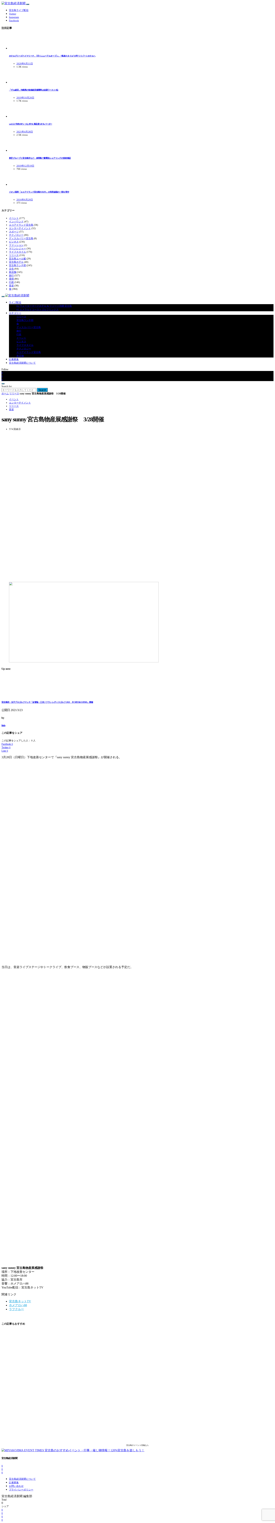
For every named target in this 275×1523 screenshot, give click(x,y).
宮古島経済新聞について (22, 362)
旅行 (11, 275)
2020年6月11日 (24, 63)
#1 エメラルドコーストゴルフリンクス (37, 309)
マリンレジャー (17, 248)
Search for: (6, 386)
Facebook (14, 20)
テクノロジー (16, 235)
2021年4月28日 (24, 131)
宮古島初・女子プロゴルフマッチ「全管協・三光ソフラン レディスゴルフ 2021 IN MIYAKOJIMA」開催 (47, 702)
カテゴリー (15, 313)
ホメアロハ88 (18, 1305)
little (3, 725)
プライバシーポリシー (21, 1489)
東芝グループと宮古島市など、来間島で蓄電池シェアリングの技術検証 (40, 158)
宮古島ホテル (16, 262)
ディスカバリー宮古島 (21, 238)
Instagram (14, 17)
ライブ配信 (15, 302)
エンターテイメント (20, 228)
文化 (11, 268)
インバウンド (16, 221)
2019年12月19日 (25, 165)
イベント (14, 218)
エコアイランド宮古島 (21, 224)
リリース (14, 255)
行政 (11, 282)
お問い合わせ (16, 1486)
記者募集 (14, 359)
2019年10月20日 (25, 97)
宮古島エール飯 (17, 258)
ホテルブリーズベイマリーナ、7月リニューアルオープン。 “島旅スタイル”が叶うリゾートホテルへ (52, 56)
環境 (11, 278)
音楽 (11, 285)
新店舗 (12, 272)
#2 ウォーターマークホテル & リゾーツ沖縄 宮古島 (44, 306)
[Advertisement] (113, 506)
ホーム (5, 393)
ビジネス (14, 241)
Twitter (12, 13)
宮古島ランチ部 (17, 265)
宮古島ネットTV (20, 1301)
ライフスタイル (17, 251)
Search (42, 389)
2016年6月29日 (24, 199)
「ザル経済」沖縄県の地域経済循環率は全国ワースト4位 (33, 90)
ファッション (16, 245)
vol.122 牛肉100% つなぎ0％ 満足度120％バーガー (30, 124)
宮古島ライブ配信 (18, 10)
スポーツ (14, 231)
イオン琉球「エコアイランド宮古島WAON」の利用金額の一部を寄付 (39, 192)
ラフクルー (16, 1309)
